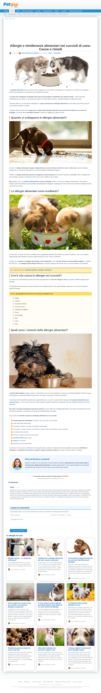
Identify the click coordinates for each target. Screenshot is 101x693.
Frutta (38, 14)
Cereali (20, 315)
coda (45, 426)
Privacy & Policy (36, 681)
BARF (5, 14)
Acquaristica (47, 11)
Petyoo (11, 4)
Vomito (34, 14)
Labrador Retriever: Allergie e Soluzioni (38, 270)
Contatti (20, 681)
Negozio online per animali (63, 681)
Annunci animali (77, 681)
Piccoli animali (27, 11)
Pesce (17, 298)
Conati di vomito (18, 438)
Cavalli (63, 11)
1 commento (57, 53)
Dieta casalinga (27, 14)
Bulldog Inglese (12, 14)
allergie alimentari (17, 90)
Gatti (18, 11)
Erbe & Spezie (52, 14)
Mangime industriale (63, 14)
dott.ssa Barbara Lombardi (30, 53)
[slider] (65, 476)
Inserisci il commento (18, 530)
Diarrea (15, 440)
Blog (6, 11)
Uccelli (37, 11)
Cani (12, 11)
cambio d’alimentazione (32, 181)
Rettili (57, 11)
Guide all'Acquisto (75, 11)
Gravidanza (45, 14)
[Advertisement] (50, 32)
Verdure (20, 14)
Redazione (27, 681)
